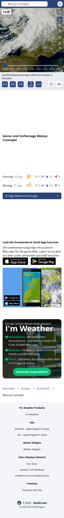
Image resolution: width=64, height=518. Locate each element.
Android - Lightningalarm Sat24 (32, 428)
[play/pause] (13, 84)
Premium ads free (32, 490)
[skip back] (5, 84)
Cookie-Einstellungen (32, 507)
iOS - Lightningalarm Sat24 (32, 434)
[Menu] (60, 4)
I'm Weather (32, 414)
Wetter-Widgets (32, 449)
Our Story (32, 463)
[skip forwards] (21, 84)
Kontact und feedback (32, 469)
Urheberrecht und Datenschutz (32, 475)
